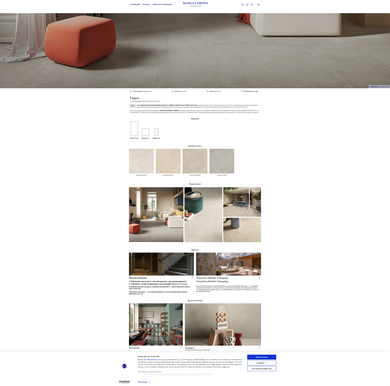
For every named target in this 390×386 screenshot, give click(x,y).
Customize (260, 363)
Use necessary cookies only (262, 368)
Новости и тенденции (162, 4)
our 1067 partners (150, 359)
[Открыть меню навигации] (258, 4)
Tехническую (142, 91)
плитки (215, 91)
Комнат (180, 91)
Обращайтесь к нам (251, 91)
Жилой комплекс (138, 278)
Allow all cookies (262, 357)
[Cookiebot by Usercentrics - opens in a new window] (124, 382)
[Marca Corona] (195, 4)
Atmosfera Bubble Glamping (212, 278)
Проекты (146, 4)
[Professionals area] (252, 4)
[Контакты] (242, 4)
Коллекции (135, 4)
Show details (142, 382)
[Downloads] (247, 5)
